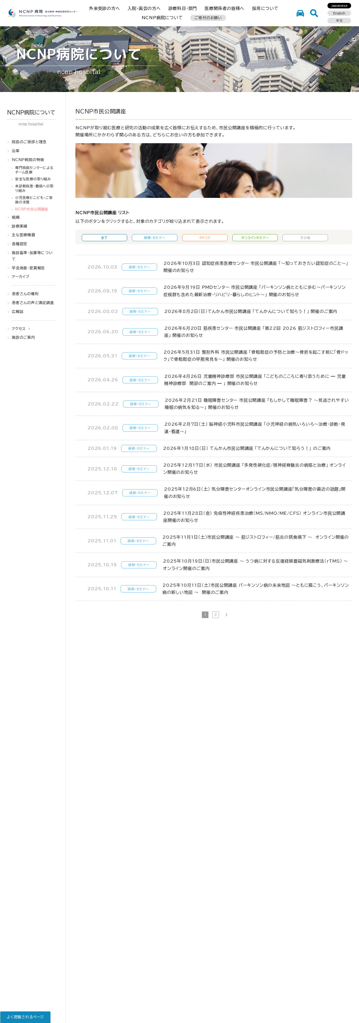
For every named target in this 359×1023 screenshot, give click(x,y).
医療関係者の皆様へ (224, 8)
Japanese (339, 5)
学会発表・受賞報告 (28, 268)
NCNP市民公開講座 (31, 209)
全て (104, 237)
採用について (265, 8)
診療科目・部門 (182, 8)
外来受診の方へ (104, 8)
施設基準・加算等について (32, 256)
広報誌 (17, 311)
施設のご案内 (23, 337)
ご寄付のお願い (208, 18)
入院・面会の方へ (144, 8)
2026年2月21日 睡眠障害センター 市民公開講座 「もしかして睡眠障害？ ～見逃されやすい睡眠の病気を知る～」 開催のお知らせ (257, 403)
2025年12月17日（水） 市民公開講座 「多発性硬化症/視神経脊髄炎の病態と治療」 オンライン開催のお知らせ (254, 468)
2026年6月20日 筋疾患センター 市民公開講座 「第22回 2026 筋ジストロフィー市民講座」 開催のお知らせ (253, 331)
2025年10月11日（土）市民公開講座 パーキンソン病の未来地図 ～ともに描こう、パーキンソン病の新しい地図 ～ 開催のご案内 (255, 588)
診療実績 (19, 226)
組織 (16, 217)
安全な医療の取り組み (33, 179)
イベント (205, 237)
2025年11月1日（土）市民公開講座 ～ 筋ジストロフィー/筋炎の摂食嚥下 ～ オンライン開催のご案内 (255, 540)
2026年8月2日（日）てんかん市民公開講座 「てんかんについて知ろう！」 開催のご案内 (250, 311)
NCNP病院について (162, 18)
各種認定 (19, 244)
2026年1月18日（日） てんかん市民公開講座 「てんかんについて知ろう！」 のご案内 (247, 448)
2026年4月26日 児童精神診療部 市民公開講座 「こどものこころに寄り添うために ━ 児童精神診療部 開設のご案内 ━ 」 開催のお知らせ (255, 379)
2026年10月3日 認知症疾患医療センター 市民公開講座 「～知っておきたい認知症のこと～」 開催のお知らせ (255, 267)
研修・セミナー (154, 237)
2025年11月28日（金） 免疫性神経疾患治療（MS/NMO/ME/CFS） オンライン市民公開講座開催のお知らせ (254, 516)
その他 (305, 237)
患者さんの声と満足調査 (33, 303)
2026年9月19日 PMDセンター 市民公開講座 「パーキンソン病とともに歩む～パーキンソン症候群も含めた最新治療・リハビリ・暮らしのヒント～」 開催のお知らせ (254, 290)
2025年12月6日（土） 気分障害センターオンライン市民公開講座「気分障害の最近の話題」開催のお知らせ (255, 492)
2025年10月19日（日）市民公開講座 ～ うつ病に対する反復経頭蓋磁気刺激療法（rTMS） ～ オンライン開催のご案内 (256, 564)
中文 (339, 20)
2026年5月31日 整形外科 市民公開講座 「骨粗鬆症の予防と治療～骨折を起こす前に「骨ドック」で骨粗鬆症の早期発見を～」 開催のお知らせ (255, 355)
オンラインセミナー (255, 237)
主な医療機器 (23, 235)
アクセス (19, 328)
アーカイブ (20, 277)
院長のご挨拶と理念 (29, 142)
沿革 (16, 151)
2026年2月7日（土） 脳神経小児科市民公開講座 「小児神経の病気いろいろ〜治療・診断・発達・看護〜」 (254, 427)
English (339, 13)
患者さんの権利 (25, 294)
